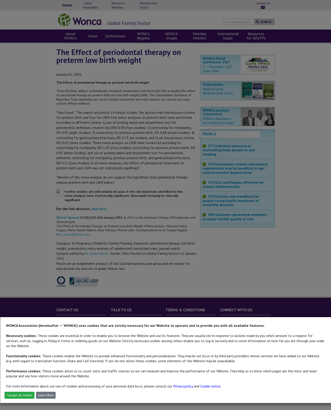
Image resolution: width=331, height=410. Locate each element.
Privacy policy (183, 386)
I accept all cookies (19, 395)
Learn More (46, 395)
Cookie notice (210, 386)
